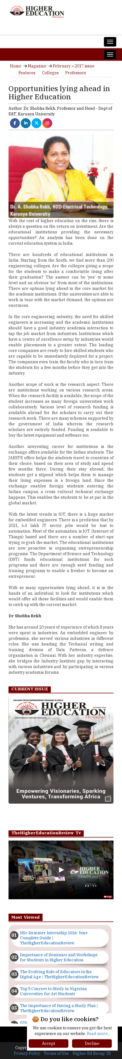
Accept (48, 1043)
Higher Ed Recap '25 (92, 1053)
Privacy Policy (27, 1053)
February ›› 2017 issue (73, 66)
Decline (92, 1043)
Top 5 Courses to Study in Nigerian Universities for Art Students (53, 991)
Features (26, 72)
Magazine (37, 66)
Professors (75, 72)
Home (15, 66)
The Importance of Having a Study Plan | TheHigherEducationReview (59, 1008)
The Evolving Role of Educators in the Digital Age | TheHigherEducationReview (59, 974)
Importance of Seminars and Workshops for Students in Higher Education (59, 957)
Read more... (98, 1033)
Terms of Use (56, 1053)
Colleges (50, 72)
